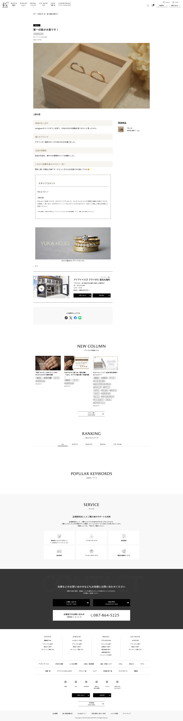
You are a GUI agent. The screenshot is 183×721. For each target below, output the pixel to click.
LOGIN (176, 2)
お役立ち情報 (59, 664)
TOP (34, 14)
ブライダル (33, 4)
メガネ (43, 4)
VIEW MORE (103, 277)
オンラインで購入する (47, 649)
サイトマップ (127, 713)
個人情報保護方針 (67, 713)
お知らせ (131, 664)
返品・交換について (106, 664)
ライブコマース (123, 671)
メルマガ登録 (114, 713)
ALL (62, 444)
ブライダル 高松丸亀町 (41, 37)
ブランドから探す (48, 644)
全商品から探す (106, 647)
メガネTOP (135, 640)
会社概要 (55, 713)
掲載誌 (136, 671)
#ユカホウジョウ (38, 33)
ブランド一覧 (82, 671)
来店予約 (161, 5)
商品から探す (48, 647)
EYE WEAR (118, 444)
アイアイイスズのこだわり (64, 4)
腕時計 (14, 4)
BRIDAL (103, 444)
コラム (120, 664)
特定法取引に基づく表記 (99, 713)
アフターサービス (44, 664)
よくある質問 (73, 664)
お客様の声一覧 (41, 14)
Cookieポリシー (82, 713)
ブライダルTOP (106, 640)
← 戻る (35, 266)
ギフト (142, 664)
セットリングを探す (106, 655)
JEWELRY (89, 444)
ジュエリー (23, 4)
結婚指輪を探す (106, 652)
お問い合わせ (174, 5)
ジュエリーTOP (77, 640)
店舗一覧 (53, 4)
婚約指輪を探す (106, 649)
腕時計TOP (47, 640)
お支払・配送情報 (89, 664)
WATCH (75, 444)
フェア (95, 671)
